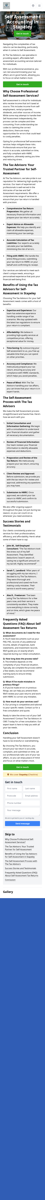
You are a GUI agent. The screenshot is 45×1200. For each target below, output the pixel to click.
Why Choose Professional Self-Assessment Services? (19, 841)
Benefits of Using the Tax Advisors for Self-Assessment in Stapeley (21, 855)
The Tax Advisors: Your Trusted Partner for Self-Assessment (19, 848)
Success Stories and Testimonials (20, 868)
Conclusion (10, 879)
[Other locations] (33, 5)
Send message (23, 823)
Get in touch (22, 33)
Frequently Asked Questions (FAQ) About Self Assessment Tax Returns (21, 874)
